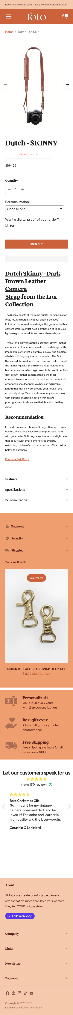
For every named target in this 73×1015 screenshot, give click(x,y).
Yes (12, 225)
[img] (36, 779)
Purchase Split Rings (17, 459)
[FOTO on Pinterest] (13, 994)
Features (11, 479)
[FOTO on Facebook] (7, 994)
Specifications (15, 489)
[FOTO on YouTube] (31, 994)
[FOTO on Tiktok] (25, 994)
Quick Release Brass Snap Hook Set (36, 669)
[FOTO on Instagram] (19, 994)
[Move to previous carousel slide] (5, 84)
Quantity (11, 180)
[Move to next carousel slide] (67, 84)
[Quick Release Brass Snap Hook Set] (36, 616)
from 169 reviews (34, 784)
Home (9, 31)
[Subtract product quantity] (9, 189)
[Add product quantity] (22, 189)
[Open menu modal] (8, 16)
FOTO (29, 1003)
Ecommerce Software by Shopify (23, 1007)
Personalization (16, 500)
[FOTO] (36, 16)
